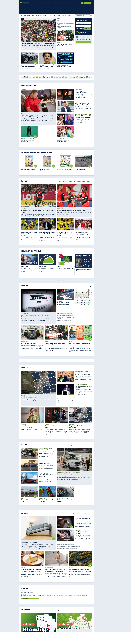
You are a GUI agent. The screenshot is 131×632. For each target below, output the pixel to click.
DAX (77, 300)
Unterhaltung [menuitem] (39, 15)
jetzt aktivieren (26, 598)
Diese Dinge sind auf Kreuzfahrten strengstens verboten (66, 544)
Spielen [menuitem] (55, 15)
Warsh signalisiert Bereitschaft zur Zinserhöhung (65, 313)
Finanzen (27, 286)
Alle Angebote (87, 3)
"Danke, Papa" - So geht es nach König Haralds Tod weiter (65, 21)
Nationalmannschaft (72, 181)
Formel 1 (79, 181)
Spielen (26, 610)
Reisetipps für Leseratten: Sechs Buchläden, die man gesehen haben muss (69, 546)
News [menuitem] (22, 15)
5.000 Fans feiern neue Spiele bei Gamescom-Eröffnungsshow (67, 402)
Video (26, 588)
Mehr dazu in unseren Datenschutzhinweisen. (78, 600)
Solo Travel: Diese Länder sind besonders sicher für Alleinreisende (67, 548)
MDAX (77, 302)
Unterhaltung (30, 86)
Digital (26, 367)
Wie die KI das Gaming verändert (63, 398)
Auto (25, 444)
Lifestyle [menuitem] (45, 15)
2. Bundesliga (64, 181)
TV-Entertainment (59, 3)
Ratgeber (70, 513)
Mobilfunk (38, 3)
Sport (25, 181)
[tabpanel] (38, 34)
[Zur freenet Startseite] (24, 3)
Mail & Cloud (73, 3)
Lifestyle (27, 513)
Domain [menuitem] (62, 15)
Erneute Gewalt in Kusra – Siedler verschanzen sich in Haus (66, 24)
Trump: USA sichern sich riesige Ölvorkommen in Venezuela (65, 27)
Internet (47, 3)
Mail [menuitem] (59, 15)
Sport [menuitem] (25, 15)
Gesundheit (89, 513)
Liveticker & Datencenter (86, 181)
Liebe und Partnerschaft (81, 513)
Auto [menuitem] (33, 15)
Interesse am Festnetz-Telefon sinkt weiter (64, 404)
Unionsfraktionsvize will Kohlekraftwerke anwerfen (65, 315)
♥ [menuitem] (65, 15)
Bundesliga (59, 181)
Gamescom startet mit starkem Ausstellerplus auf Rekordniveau (67, 400)
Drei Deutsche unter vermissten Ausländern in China (66, 18)
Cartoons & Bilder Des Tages (37, 152)
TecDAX (77, 304)
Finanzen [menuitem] (29, 15)
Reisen (74, 513)
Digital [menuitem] (50, 15)
